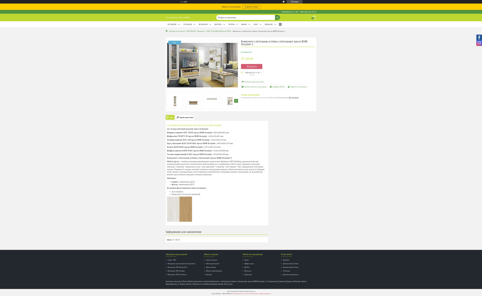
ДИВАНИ (269, 24)
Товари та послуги (177, 31)
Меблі (246, 267)
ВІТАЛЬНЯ (203, 24)
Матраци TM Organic (176, 271)
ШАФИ (244, 24)
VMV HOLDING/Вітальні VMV (218, 31)
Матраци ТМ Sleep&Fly (177, 267)
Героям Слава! (251, 6)
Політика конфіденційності (261, 293)
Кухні (246, 260)
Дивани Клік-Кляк (290, 263)
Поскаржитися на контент (241, 293)
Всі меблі (172, 24)
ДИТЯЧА (218, 24)
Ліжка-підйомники (214, 271)
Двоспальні (211, 267)
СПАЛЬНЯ (187, 24)
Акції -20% (172, 260)
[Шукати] (277, 16)
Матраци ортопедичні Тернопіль (182, 263)
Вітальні (200, 31)
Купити (253, 66)
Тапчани (286, 271)
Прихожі (248, 274)
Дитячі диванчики (290, 274)
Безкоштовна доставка (254, 82)
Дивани (286, 260)
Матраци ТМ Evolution (177, 274)
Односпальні (211, 260)
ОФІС (256, 24)
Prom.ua (252, 291)
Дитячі (209, 274)
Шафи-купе (249, 263)
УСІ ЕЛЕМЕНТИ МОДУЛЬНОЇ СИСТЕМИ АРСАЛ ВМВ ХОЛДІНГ (194, 125)
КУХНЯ (231, 24)
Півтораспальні (212, 263)
